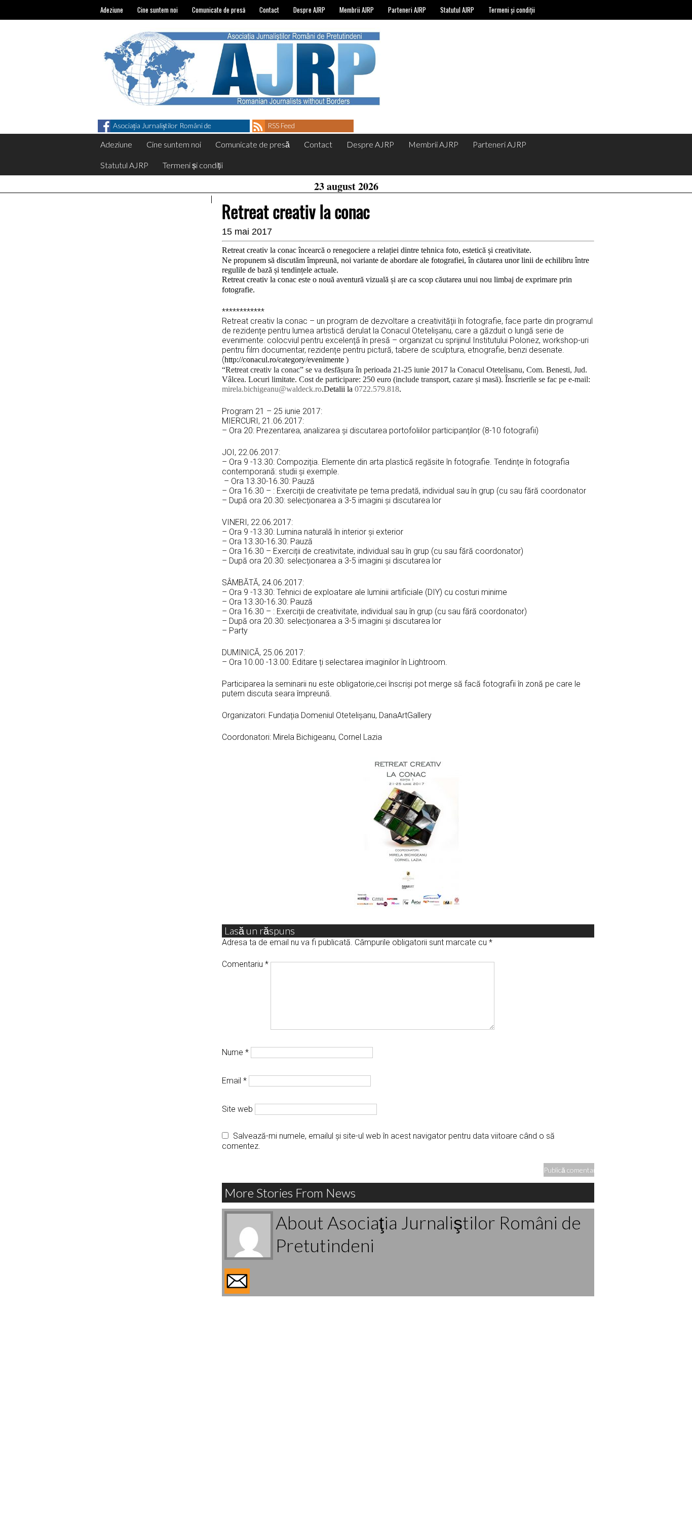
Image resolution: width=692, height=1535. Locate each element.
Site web (237, 1109)
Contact (269, 10)
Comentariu (245, 964)
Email (234, 1080)
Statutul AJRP (457, 10)
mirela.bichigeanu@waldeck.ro (272, 389)
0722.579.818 (377, 389)
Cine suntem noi (157, 10)
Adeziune (111, 10)
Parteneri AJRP (407, 10)
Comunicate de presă (218, 10)
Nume (235, 1052)
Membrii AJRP (356, 10)
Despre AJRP (309, 10)
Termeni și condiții (511, 10)
